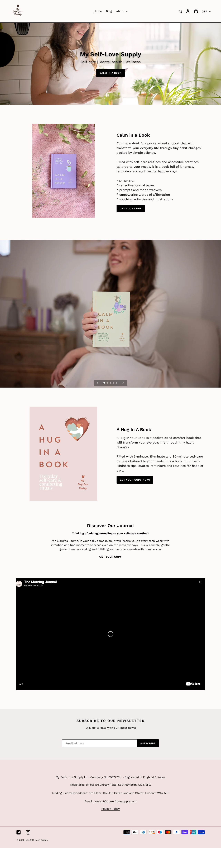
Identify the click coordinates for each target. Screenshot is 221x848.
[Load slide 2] (108, 383)
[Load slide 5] (117, 383)
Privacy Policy (110, 808)
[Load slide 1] (104, 383)
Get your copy (131, 208)
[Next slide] (123, 383)
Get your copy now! (135, 479)
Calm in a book (110, 73)
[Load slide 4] (114, 383)
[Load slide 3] (111, 383)
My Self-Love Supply (37, 840)
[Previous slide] (97, 383)
